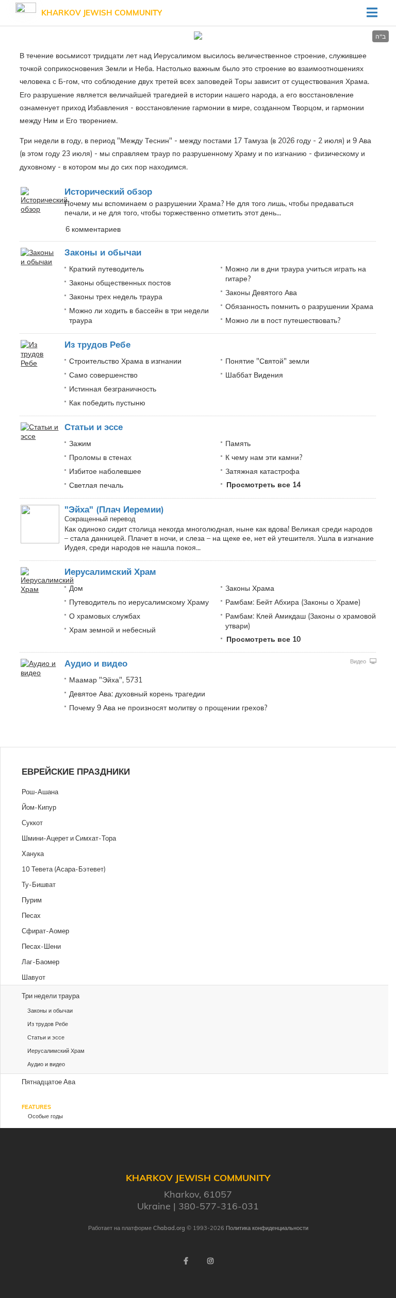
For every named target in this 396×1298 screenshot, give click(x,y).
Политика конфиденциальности (267, 1228)
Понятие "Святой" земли (267, 361)
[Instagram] (210, 1261)
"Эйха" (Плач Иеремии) (114, 509)
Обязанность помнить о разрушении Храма (299, 306)
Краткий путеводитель (106, 269)
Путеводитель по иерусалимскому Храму (139, 602)
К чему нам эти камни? (263, 457)
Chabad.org (169, 1228)
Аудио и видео (95, 663)
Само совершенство (103, 375)
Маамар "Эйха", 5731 (105, 680)
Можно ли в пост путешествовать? (282, 320)
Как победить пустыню (107, 402)
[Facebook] (185, 1261)
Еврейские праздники (76, 771)
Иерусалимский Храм (110, 571)
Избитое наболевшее (105, 471)
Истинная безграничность (112, 389)
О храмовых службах (104, 616)
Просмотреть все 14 (263, 484)
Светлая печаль (96, 485)
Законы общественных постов (120, 282)
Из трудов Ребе (97, 344)
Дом (76, 588)
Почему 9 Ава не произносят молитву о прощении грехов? (168, 707)
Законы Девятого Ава (261, 292)
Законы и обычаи (102, 252)
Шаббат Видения (254, 375)
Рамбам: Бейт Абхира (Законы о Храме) (292, 602)
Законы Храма (249, 588)
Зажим (80, 443)
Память (238, 443)
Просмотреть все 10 (263, 639)
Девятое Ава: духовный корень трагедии (137, 693)
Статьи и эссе (93, 426)
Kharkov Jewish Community (101, 13)
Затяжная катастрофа (262, 471)
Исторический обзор (108, 191)
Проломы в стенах (100, 457)
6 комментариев (93, 229)
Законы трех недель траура (115, 296)
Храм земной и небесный (112, 630)
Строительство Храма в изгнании (125, 361)
